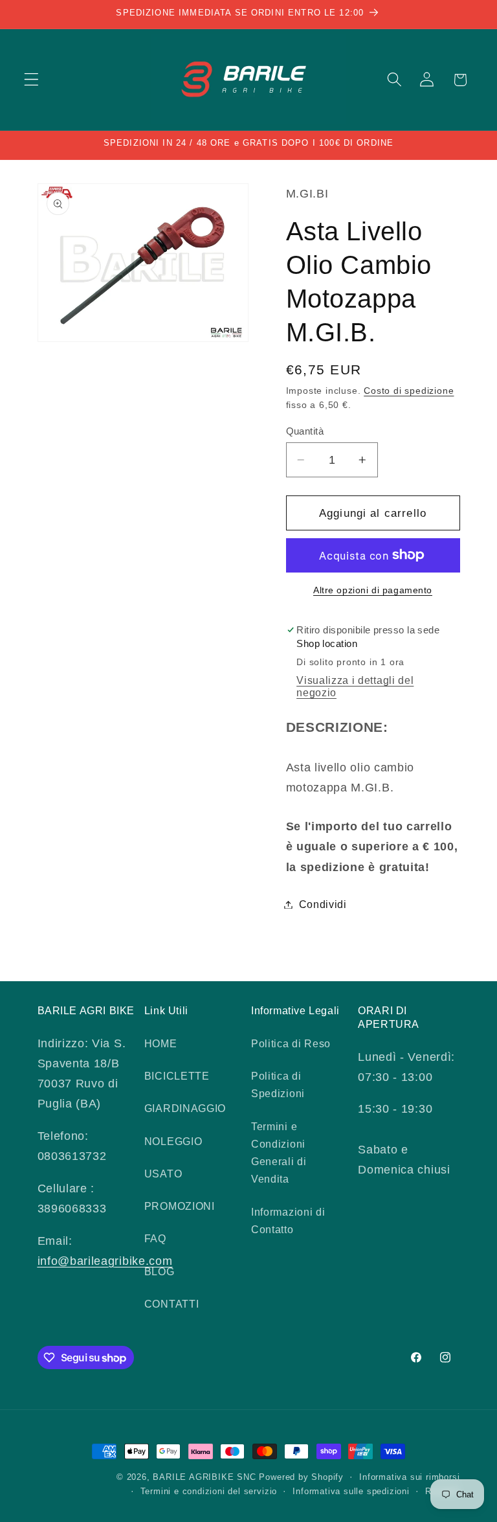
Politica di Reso (291, 1043)
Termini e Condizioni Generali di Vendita (279, 1152)
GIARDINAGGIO (185, 1108)
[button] (31, 80)
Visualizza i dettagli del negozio (355, 686)
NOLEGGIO (173, 1141)
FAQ (155, 1238)
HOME (160, 1043)
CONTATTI (171, 1304)
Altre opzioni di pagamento (372, 590)
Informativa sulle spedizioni (351, 1491)
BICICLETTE (177, 1076)
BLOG (159, 1271)
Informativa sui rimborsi (409, 1477)
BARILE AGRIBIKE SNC (204, 1477)
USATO (163, 1173)
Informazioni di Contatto (288, 1220)
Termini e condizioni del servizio (209, 1491)
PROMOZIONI (179, 1206)
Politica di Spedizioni (278, 1084)
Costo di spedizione (409, 391)
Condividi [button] (323, 904)
